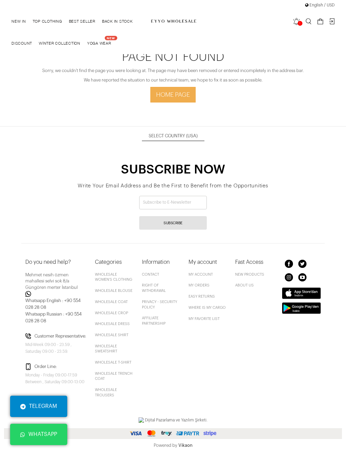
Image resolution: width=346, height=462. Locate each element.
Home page (173, 95)
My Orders (199, 285)
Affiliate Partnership (154, 320)
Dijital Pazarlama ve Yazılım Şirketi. (175, 420)
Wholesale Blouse (113, 291)
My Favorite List (204, 319)
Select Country (173, 136)
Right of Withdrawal (154, 288)
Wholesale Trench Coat (113, 376)
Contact (150, 274)
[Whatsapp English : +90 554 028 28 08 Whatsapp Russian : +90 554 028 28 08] (56, 294)
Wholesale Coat (111, 302)
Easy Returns (202, 296)
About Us (244, 285)
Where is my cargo (207, 307)
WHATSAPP (42, 434)
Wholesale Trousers (106, 392)
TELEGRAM (43, 406)
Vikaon (185, 445)
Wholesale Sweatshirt (106, 348)
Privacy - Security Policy (159, 304)
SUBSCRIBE (173, 223)
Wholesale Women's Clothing (113, 277)
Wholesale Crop (111, 313)
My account (201, 274)
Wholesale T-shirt (113, 362)
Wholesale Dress (112, 324)
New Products (249, 274)
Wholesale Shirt (111, 335)
